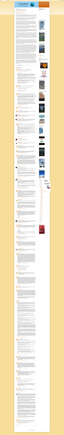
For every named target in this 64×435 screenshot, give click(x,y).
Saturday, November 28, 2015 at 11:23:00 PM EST (22, 417)
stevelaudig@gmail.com (19, 118)
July (40, 209)
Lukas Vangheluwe (19, 338)
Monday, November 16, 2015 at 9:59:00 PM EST (22, 143)
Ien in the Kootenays (19, 248)
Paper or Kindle (45, 191)
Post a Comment (18, 424)
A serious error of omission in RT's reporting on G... (41, 198)
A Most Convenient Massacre (41, 194)
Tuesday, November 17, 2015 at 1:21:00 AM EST (22, 176)
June (40, 210)
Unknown (18, 210)
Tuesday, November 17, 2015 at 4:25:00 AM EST (22, 197)
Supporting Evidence (41, 200)
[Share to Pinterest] (21, 65)
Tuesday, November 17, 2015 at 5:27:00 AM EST (22, 208)
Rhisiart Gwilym (19, 199)
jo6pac (18, 68)
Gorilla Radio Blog (19, 138)
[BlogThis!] (19, 65)
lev (17, 276)
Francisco (18, 377)
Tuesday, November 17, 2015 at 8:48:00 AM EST (22, 222)
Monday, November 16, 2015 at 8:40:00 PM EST (22, 112)
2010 (40, 219)
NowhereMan (18, 224)
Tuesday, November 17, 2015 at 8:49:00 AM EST (22, 228)
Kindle (39, 145)
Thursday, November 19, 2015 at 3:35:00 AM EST (22, 360)
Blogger (34, 430)
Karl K (18, 114)
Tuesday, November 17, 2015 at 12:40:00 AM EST (22, 164)
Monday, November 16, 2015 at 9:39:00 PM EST (22, 136)
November (41, 187)
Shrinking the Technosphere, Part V (41, 196)
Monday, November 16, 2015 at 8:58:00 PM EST (22, 116)
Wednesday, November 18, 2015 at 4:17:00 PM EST (22, 298)
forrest (18, 166)
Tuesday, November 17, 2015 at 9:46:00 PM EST (22, 274)
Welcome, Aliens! (41, 188)
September (41, 207)
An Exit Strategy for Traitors (41, 202)
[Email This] (18, 65)
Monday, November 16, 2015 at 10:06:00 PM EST (22, 148)
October (41, 206)
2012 (40, 217)
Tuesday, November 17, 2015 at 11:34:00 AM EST (22, 246)
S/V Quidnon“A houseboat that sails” (43, 77)
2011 (40, 218)
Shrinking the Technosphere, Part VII (41, 190)
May (40, 211)
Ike (17, 150)
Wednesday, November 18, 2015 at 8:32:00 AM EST (22, 287)
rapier (18, 85)
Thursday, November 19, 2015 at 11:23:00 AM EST (22, 375)
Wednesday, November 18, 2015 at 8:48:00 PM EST (22, 336)
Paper (41, 145)
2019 (40, 182)
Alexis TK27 (18, 178)
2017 (40, 184)
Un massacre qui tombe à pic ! (19, 11)
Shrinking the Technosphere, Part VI (41, 192)
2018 (40, 183)
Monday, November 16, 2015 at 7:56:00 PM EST (22, 108)
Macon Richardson (19, 145)
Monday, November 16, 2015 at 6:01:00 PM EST (22, 83)
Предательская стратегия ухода (41, 205)
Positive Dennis (19, 110)
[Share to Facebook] (20, 65)
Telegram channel (41, 58)
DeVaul (18, 300)
